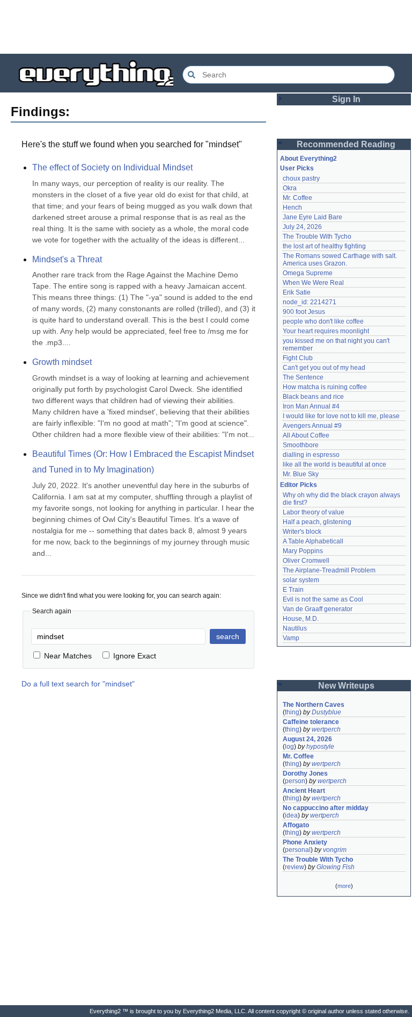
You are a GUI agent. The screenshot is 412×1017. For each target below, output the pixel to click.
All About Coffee (306, 435)
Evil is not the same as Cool (323, 599)
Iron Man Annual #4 (311, 406)
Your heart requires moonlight (326, 331)
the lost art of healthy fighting (324, 246)
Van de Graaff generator (317, 609)
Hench (292, 207)
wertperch (326, 729)
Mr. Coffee (297, 198)
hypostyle (320, 746)
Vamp (291, 638)
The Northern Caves (313, 704)
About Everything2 (308, 158)
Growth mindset (62, 362)
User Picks (297, 168)
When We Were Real (313, 283)
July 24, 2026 (302, 227)
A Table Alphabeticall (313, 541)
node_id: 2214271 (309, 302)
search (227, 636)
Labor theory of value (313, 512)
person (295, 781)
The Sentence (303, 377)
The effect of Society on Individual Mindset (112, 167)
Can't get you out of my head (324, 367)
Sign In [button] (346, 99)
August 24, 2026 (307, 739)
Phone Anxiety (305, 842)
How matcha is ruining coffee (325, 387)
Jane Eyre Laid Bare (312, 217)
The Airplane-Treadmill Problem (329, 570)
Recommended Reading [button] (346, 144)
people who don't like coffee (323, 321)
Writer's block (302, 531)
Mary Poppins (303, 551)
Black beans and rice (313, 396)
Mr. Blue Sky (301, 474)
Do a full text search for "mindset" (78, 683)
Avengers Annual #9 (312, 425)
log (289, 746)
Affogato (296, 825)
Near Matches (68, 655)
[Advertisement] (206, 27)
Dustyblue (326, 712)
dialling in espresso (311, 455)
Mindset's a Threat (67, 259)
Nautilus (295, 628)
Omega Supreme (308, 273)
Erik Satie (297, 292)
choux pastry (301, 178)
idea (291, 815)
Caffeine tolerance (311, 722)
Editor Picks (298, 485)
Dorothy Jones (305, 773)
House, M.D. (301, 618)
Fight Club (298, 358)
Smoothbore (301, 445)
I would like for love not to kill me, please (341, 416)
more (344, 886)
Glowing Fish (336, 867)
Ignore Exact (134, 655)
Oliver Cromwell (306, 560)
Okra (290, 188)
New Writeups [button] (346, 685)
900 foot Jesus (304, 312)
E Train (293, 589)
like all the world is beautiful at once (334, 464)
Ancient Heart (304, 790)
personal (298, 850)
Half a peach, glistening (317, 522)
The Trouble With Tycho (317, 236)
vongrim (335, 850)
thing (292, 712)
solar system (301, 580)
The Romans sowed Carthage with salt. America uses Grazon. (340, 259)
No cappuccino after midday (326, 808)
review (294, 867)
